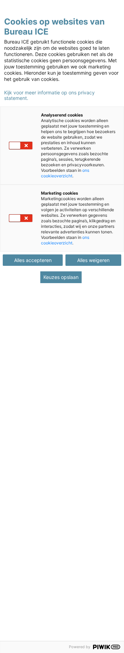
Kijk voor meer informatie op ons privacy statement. (49, 95)
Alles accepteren (33, 260)
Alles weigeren (93, 260)
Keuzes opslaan (61, 277)
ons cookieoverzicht (65, 173)
